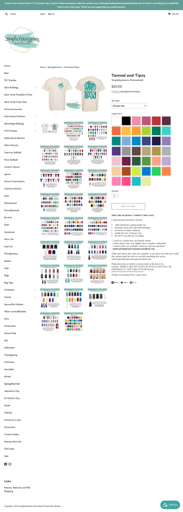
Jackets (7, 261)
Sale (6, 456)
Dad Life (8, 246)
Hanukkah (9, 369)
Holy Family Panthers (20, 116)
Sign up (51, 14)
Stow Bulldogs (20, 87)
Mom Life (9, 239)
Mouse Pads (10, 333)
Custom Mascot (12, 167)
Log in (42, 14)
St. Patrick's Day (12, 398)
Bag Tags (8, 282)
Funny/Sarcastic (11, 210)
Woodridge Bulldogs (20, 123)
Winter (7, 376)
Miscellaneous (11, 253)
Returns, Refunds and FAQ (17, 487)
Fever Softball (11, 159)
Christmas (9, 362)
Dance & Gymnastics (14, 181)
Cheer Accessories (13, 109)
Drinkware (20, 289)
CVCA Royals (20, 130)
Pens (6, 318)
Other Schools (11, 145)
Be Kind (8, 217)
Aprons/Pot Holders (13, 304)
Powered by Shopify (52, 506)
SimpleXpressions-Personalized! (31, 506)
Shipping (115, 91)
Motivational (10, 203)
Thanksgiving (10, 355)
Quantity (115, 191)
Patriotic (8, 412)
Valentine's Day (11, 391)
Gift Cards (9, 448)
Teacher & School (12, 188)
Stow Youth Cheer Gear (15, 102)
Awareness (9, 232)
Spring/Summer (12, 383)
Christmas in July (12, 420)
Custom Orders (11, 434)
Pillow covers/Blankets (15, 311)
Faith (6, 224)
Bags (6, 275)
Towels (20, 297)
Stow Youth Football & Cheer (18, 94)
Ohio (6, 196)
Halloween (9, 347)
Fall (6, 340)
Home (7, 65)
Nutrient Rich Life (12, 441)
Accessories (10, 326)
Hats (6, 268)
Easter (7, 405)
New (6, 73)
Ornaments (9, 427)
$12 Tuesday (10, 80)
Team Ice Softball (12, 152)
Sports (7, 174)
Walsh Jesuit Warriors (14, 138)
